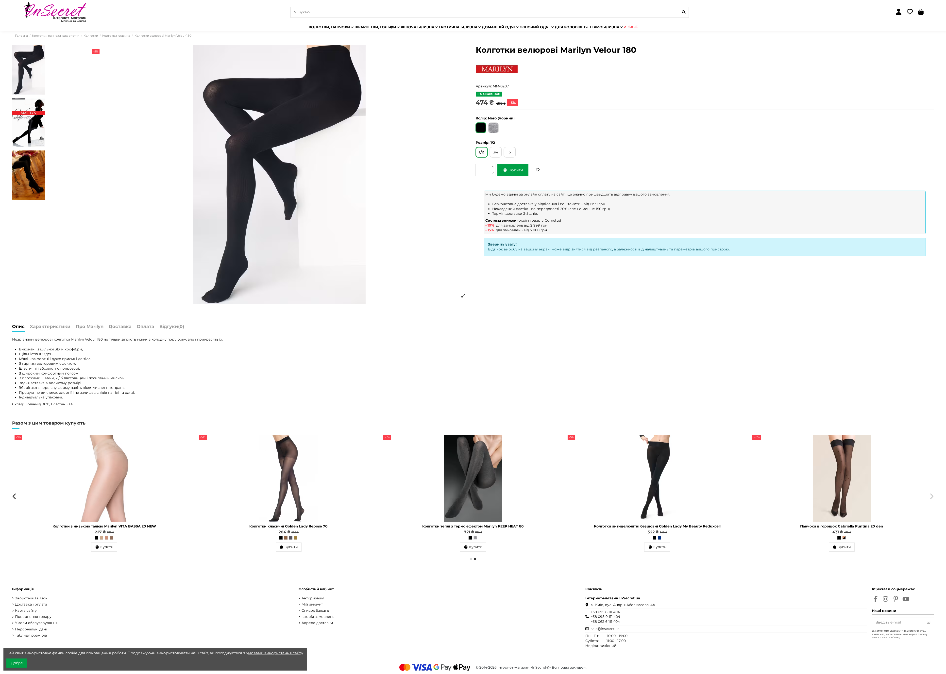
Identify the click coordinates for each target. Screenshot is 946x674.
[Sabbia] (469, 538)
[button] (471, 559)
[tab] (171, 327)
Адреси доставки (317, 623)
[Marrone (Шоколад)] (830, 538)
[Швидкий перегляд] (186, 450)
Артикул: (484, 86)
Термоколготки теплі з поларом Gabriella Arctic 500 (285, 526)
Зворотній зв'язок (31, 598)
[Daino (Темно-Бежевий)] (100, 538)
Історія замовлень (318, 616)
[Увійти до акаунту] (898, 12)
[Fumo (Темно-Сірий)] (105, 538)
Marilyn (77, 339)
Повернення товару (33, 616)
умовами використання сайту (274, 653)
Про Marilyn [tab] (89, 326)
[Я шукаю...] (683, 12)
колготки (62, 339)
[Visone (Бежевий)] (95, 538)
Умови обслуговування (36, 623)
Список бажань (315, 610)
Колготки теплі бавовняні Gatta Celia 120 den (469, 526)
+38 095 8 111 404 (605, 612)
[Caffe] (287, 538)
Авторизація (313, 598)
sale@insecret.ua (605, 628)
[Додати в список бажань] (538, 170)
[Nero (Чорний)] (90, 538)
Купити (516, 170)
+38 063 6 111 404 (605, 621)
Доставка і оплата (31, 604)
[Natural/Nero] (656, 538)
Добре (17, 663)
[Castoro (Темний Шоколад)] (110, 538)
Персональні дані (31, 629)
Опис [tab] (18, 326)
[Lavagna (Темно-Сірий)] (840, 538)
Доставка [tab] (120, 326)
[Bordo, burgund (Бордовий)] (474, 538)
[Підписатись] (928, 622)
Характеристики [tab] (50, 326)
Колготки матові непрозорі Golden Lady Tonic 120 (838, 526)
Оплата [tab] (145, 326)
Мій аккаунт (312, 604)
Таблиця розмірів (31, 635)
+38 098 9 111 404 (605, 616)
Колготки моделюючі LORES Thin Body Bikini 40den (100, 526)
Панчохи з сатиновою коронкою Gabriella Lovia (654, 526)
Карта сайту (26, 610)
